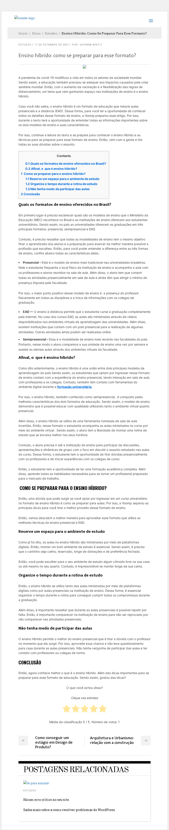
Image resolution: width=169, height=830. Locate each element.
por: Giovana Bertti (87, 44)
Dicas (36, 33)
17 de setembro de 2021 (52, 44)
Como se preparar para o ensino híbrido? (53, 174)
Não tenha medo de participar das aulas (58, 189)
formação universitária (74, 387)
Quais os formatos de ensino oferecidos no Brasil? (66, 163)
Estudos (51, 33)
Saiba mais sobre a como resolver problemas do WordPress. (69, 810)
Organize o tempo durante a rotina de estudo (61, 184)
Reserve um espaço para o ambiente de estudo (63, 179)
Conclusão (30, 194)
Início (23, 33)
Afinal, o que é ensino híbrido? (51, 168)
